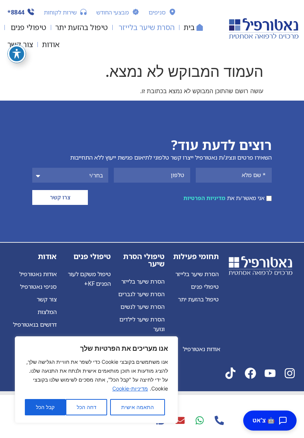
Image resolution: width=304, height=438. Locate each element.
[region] (96, 379)
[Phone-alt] (219, 420)
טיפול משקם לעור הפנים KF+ (89, 279)
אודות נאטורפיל (38, 274)
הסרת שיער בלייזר (197, 274)
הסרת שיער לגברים (141, 294)
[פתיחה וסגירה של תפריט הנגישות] (17, 54)
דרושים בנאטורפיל (35, 324)
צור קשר (47, 299)
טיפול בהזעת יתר (198, 299)
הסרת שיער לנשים (142, 307)
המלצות (47, 312)
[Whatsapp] (199, 420)
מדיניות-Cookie (130, 388)
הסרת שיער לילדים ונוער (142, 324)
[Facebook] (250, 373)
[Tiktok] (230, 373)
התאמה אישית (137, 407)
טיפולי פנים (205, 286)
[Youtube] (270, 373)
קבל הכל (45, 407)
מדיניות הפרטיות (204, 198)
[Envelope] (180, 420)
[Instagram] (289, 373)
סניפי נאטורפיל (38, 286)
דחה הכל (86, 407)
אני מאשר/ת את (224, 198)
